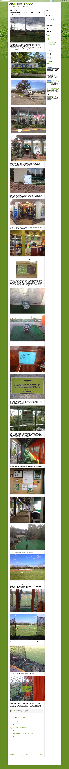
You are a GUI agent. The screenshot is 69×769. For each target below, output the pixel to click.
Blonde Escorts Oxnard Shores (18, 733)
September (50, 50)
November (49, 39)
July (49, 53)
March (49, 58)
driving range (15, 711)
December (49, 38)
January (49, 61)
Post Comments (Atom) (18, 756)
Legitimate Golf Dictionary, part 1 (52, 74)
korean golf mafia (19, 711)
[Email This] (23, 710)
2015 (48, 35)
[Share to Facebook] (26, 710)
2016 (48, 34)
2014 (48, 37)
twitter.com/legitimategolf (50, 17)
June (49, 54)
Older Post (41, 754)
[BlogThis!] (24, 710)
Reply (13, 724)
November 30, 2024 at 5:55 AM (28, 733)
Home (26, 754)
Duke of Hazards (15, 727)
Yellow (52, 67)
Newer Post (12, 754)
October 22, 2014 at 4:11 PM (22, 727)
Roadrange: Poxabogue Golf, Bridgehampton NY (55, 89)
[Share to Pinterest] (27, 710)
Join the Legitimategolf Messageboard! (52, 19)
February (49, 60)
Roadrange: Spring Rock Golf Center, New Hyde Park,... (52, 44)
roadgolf (27, 711)
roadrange (30, 711)
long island (24, 711)
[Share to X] (25, 710)
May (49, 56)
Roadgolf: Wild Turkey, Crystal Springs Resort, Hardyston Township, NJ (55, 81)
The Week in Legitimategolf (52, 42)
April (49, 57)
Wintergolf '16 (53, 96)
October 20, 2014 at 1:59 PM (21, 717)
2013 (48, 63)
